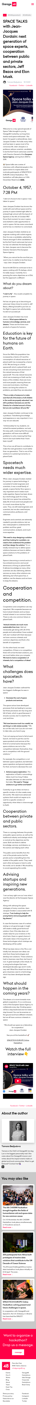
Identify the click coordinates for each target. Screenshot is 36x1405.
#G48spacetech (14, 15)
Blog (7, 1380)
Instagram (25, 1396)
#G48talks (27, 15)
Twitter (21, 85)
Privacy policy (7, 1396)
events (8, 1373)
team (8, 1385)
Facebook (13, 85)
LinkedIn (29, 85)
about (8, 1382)
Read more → (8, 1227)
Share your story (8, 1394)
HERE (22, 180)
